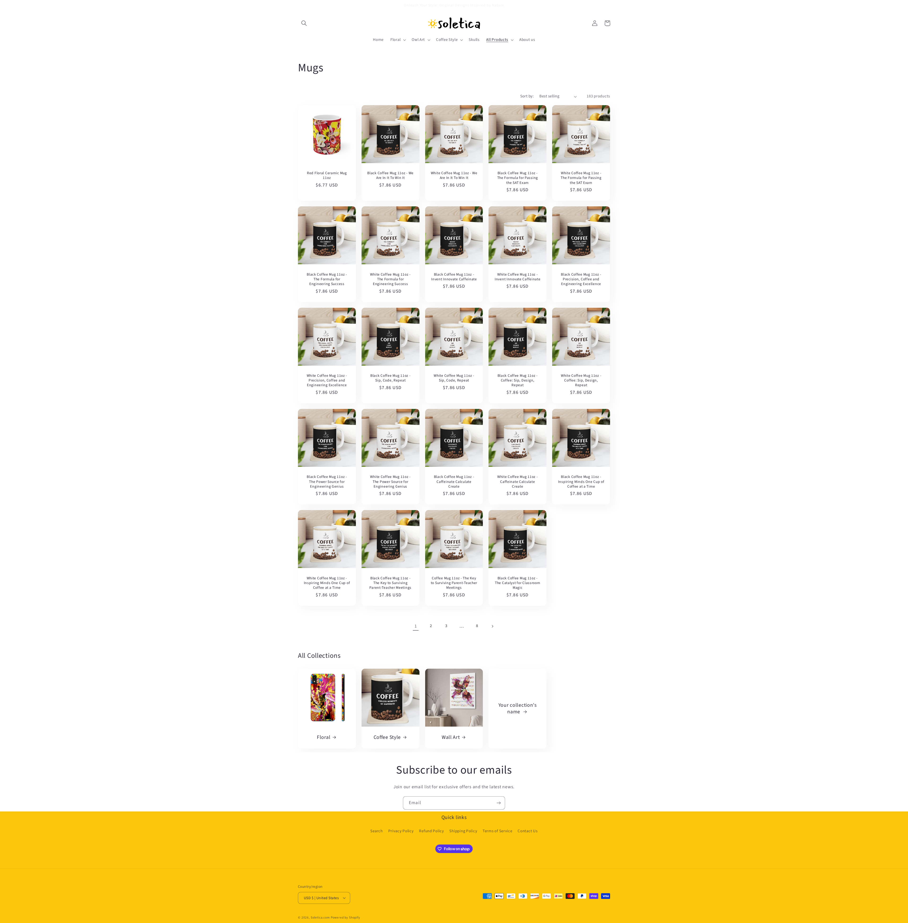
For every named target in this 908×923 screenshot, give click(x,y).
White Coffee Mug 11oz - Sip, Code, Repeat (454, 378)
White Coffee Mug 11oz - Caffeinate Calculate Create (517, 481)
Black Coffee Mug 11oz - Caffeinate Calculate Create (454, 481)
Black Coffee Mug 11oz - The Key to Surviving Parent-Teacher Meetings (390, 583)
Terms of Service (497, 831)
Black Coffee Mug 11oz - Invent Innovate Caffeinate (454, 277)
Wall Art (451, 737)
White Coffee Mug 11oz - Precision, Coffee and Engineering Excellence (327, 380)
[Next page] (492, 626)
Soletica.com (320, 917)
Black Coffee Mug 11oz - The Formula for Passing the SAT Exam (517, 178)
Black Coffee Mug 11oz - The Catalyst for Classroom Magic (517, 583)
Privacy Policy (401, 831)
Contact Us (527, 831)
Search (376, 831)
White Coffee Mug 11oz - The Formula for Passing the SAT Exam (581, 178)
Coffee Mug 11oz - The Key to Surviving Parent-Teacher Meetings (454, 583)
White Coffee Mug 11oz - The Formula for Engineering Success (390, 279)
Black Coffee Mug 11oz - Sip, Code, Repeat (390, 378)
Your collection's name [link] (517, 708)
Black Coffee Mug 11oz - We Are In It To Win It (390, 175)
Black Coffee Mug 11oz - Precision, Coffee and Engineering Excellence (581, 279)
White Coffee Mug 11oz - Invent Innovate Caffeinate (518, 277)
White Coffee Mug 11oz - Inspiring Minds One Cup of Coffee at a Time (327, 583)
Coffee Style (387, 737)
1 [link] (416, 626)
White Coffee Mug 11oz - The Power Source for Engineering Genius (390, 481)
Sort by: (527, 96)
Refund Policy (431, 831)
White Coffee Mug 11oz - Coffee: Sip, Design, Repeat (581, 380)
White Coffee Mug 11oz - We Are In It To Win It (454, 175)
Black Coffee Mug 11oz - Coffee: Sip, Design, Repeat (518, 380)
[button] (304, 23)
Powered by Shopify (345, 917)
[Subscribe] (498, 803)
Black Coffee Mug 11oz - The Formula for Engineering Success (327, 279)
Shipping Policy (463, 831)
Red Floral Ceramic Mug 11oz (327, 175)
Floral (323, 737)
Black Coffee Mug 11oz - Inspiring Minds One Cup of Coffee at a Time (581, 481)
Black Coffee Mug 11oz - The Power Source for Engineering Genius (327, 481)
